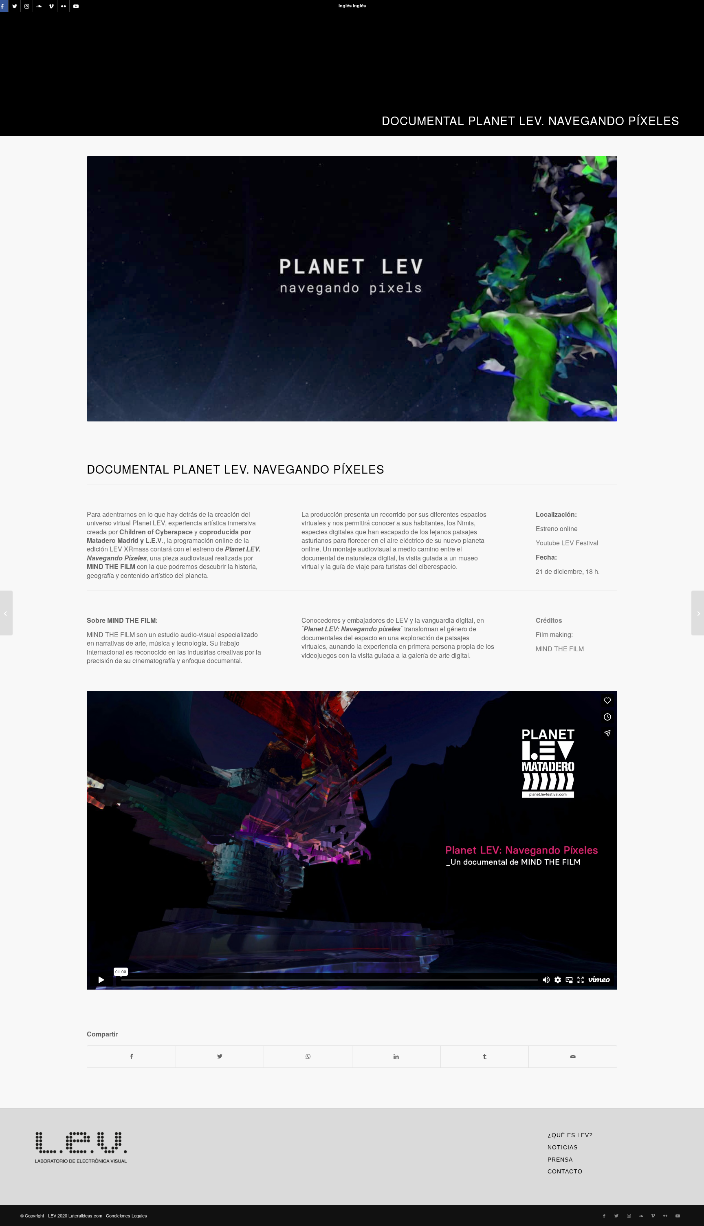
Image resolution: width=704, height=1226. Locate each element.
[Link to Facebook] (604, 1215)
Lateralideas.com (85, 1215)
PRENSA (560, 1159)
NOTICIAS (563, 1147)
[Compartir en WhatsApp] (308, 1056)
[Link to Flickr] (63, 6)
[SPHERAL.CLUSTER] (6, 613)
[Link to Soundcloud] (39, 6)
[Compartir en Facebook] (131, 1056)
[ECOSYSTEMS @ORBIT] (697, 613)
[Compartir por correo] (573, 1056)
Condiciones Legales (126, 1215)
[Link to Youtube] (76, 6)
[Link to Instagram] (27, 6)
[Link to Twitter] (14, 6)
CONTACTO (565, 1171)
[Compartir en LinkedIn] (396, 1056)
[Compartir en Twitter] (220, 1056)
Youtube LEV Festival (567, 542)
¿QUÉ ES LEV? (570, 1135)
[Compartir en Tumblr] (485, 1056)
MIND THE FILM (560, 648)
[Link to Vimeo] (51, 6)
